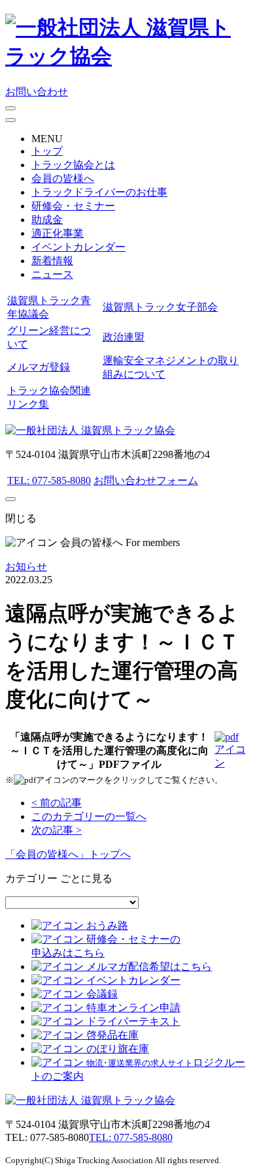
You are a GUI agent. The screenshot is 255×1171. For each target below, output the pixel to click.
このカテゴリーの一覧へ (88, 816)
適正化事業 (57, 233)
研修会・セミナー (73, 205)
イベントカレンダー (78, 246)
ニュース (52, 274)
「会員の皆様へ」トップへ (68, 854)
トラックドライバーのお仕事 (99, 192)
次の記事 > (56, 830)
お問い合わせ (36, 91)
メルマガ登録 (38, 367)
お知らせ (26, 566)
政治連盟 (123, 336)
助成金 (47, 219)
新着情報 (52, 260)
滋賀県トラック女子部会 (160, 306)
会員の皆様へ (62, 178)
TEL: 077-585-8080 (49, 480)
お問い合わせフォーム (146, 480)
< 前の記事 (56, 802)
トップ (47, 151)
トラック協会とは (73, 164)
